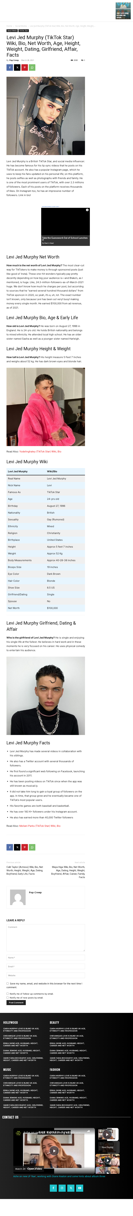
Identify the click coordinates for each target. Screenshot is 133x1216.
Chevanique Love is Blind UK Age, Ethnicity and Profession (20, 1037)
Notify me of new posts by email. (26, 997)
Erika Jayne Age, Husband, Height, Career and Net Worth (20, 1044)
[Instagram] (62, 1188)
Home (9, 26)
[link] (18, 1133)
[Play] (107, 1160)
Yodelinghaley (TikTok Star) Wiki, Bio (40, 451)
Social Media (21, 26)
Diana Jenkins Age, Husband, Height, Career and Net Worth (22, 1051)
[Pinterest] (24, 67)
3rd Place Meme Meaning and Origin (122, 15)
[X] (17, 67)
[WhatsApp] (32, 67)
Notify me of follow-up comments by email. (32, 993)
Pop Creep (14, 60)
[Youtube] (79, 1188)
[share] (88, 1131)
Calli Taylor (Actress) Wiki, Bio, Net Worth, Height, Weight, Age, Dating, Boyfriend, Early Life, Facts (24, 870)
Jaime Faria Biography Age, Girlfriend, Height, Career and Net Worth (23, 1059)
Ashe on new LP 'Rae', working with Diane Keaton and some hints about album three (53, 1132)
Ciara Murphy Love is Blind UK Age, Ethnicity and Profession (21, 1029)
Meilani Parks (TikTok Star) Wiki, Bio (39, 825)
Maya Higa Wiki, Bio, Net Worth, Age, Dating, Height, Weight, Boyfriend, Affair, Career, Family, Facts (68, 872)
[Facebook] (9, 67)
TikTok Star (23, 30)
